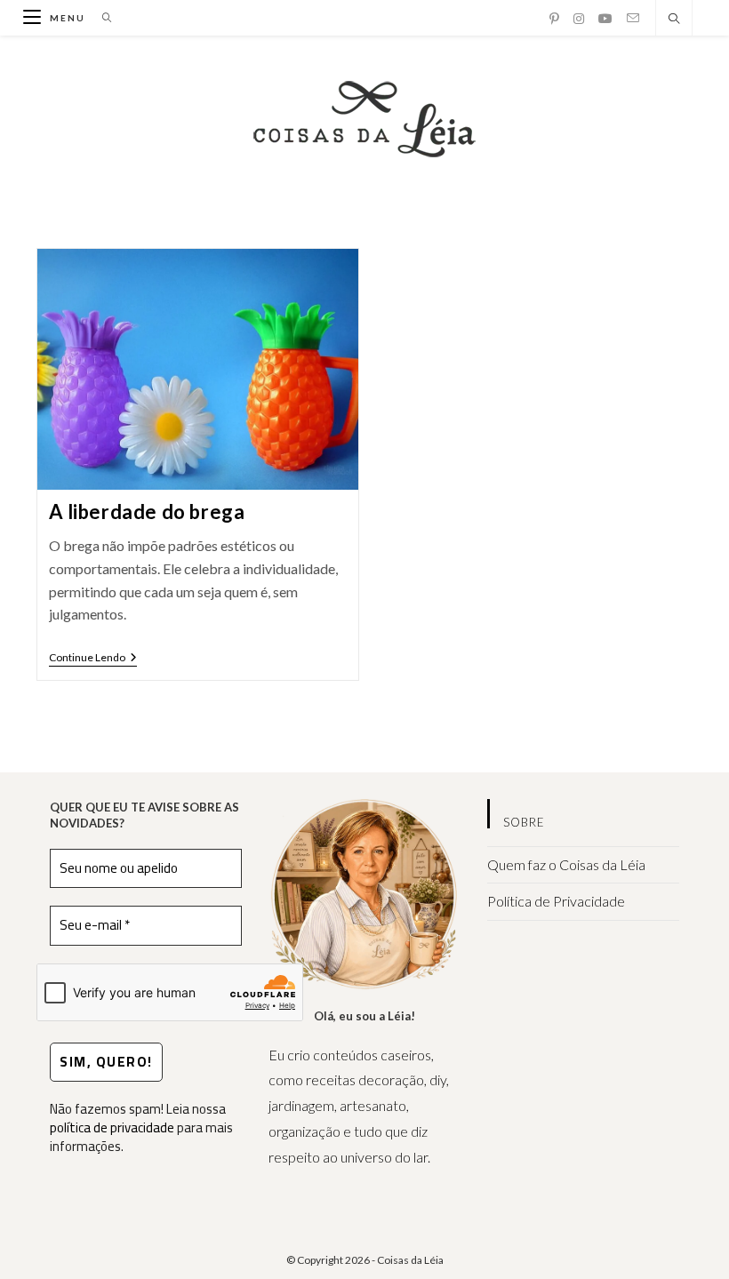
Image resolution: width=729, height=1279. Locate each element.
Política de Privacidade (556, 900)
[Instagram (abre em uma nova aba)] (578, 18)
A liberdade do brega (147, 512)
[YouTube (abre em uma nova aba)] (605, 18)
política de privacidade (112, 1127)
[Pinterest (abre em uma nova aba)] (554, 18)
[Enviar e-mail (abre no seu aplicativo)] (633, 18)
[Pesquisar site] (673, 19)
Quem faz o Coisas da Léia (566, 864)
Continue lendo (93, 659)
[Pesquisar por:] (101, 17)
